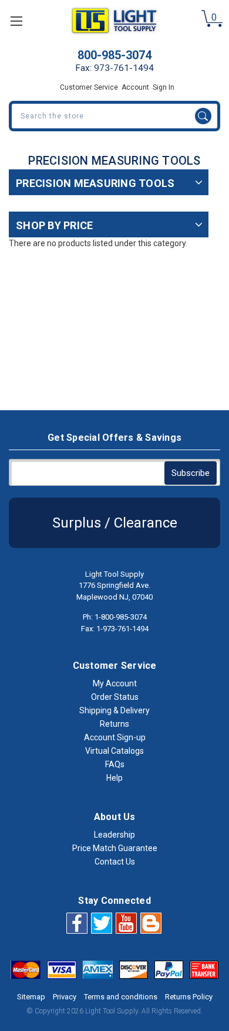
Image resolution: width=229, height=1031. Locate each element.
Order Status (115, 697)
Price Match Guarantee (114, 848)
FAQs (114, 764)
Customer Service (89, 87)
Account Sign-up (115, 737)
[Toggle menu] (16, 21)
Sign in (163, 87)
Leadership (114, 834)
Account (135, 87)
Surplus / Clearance (114, 523)
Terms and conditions (120, 996)
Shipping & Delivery (114, 710)
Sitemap (31, 996)
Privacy (64, 996)
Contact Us (115, 861)
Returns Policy (189, 996)
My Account (115, 683)
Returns (114, 724)
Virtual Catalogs (114, 751)
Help (114, 777)
